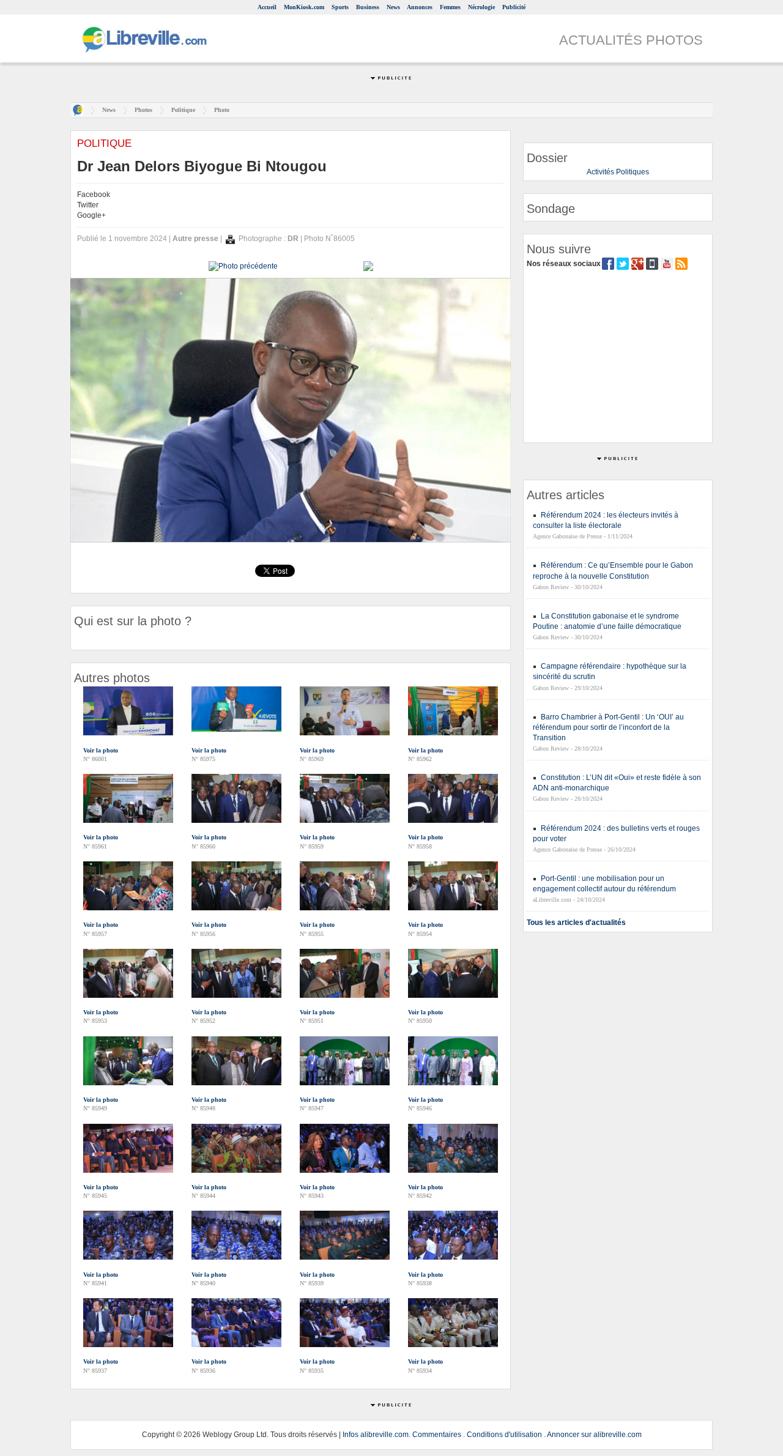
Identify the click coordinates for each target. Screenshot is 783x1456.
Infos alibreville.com (376, 1434)
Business (367, 7)
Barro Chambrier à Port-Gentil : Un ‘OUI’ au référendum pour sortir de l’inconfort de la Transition (608, 727)
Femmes (450, 7)
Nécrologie (481, 7)
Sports (340, 7)
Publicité (513, 7)
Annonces (419, 7)
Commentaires (436, 1434)
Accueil (267, 7)
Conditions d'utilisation (504, 1434)
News (393, 7)
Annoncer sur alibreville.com (594, 1434)
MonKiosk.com (304, 7)
